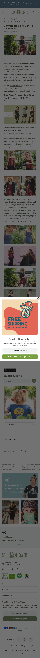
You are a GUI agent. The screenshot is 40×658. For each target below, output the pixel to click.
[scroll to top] (36, 654)
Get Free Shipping (20, 356)
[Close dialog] (38, 298)
